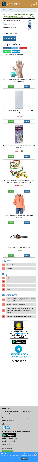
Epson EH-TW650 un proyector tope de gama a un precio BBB (21, 300)
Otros (8, 289)
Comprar (26, 86)
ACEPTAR (24, 458)
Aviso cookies (7, 448)
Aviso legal (6, 444)
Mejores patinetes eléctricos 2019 (17, 304)
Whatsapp (8, 51)
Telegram (17, 51)
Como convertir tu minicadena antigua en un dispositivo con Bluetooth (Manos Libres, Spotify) (20, 310)
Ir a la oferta (9, 38)
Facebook (7, 48)
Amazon (13, 24)
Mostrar (11, 86)
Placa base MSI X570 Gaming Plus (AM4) (19, 316)
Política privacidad (8, 441)
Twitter (15, 48)
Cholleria (5, 10)
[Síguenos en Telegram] (19, 354)
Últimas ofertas (11, 265)
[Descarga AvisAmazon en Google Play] (19, 329)
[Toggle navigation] (34, 4)
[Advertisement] (19, 384)
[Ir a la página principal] (10, 4)
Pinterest (23, 48)
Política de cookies (16, 458)
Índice (8, 278)
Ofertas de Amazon (16, 10)
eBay (8, 285)
